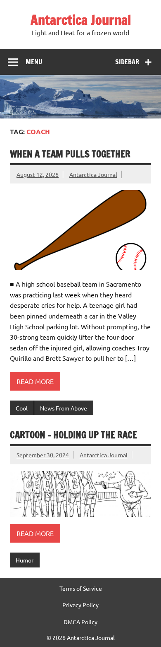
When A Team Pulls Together (70, 153)
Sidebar (127, 61)
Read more (35, 381)
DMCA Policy (80, 622)
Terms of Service (80, 588)
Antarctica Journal (81, 19)
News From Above (63, 408)
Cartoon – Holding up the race (73, 434)
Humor (24, 560)
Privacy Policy (80, 605)
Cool (22, 408)
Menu (34, 61)
